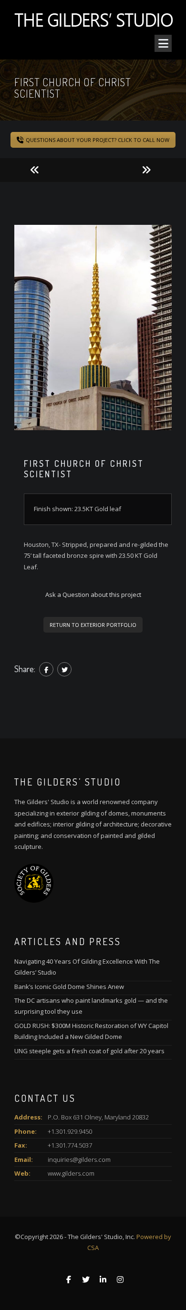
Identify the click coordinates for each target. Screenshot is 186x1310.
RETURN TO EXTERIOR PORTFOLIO (93, 624)
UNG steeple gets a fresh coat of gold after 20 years (89, 1051)
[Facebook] (46, 669)
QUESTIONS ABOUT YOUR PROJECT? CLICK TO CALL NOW (97, 139)
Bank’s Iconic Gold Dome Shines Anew (69, 986)
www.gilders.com (71, 1173)
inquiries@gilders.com (79, 1159)
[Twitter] (64, 669)
